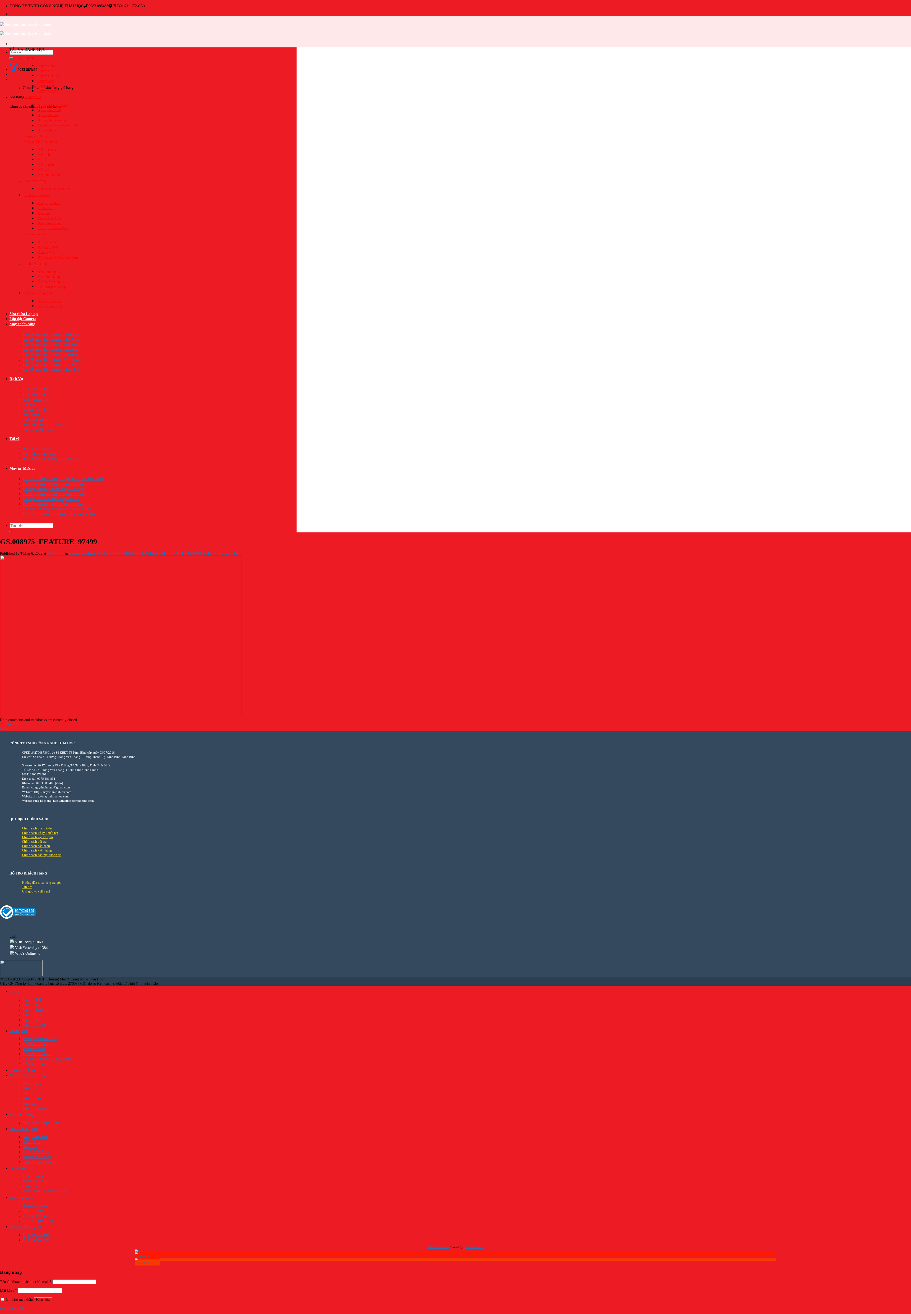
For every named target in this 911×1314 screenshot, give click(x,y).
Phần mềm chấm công (39, 454)
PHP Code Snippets (438, 1247)
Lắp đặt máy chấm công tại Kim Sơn (50, 349)
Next (6, 728)
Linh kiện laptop (35, 264)
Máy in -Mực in (22, 468)
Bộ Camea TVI (48, 247)
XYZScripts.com (474, 1247)
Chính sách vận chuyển (37, 837)
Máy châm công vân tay (54, 189)
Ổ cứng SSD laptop (51, 282)
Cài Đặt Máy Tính (36, 409)
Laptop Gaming (48, 76)
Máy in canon (47, 149)
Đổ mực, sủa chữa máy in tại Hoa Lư (51, 499)
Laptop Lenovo (48, 91)
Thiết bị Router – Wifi (53, 228)
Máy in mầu (46, 164)
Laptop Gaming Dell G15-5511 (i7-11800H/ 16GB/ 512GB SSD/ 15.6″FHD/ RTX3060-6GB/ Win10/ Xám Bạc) (154, 553)
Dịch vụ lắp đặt (34, 394)
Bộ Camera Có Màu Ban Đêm (58, 257)
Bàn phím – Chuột (50, 223)
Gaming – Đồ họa (36, 136)
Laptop (29, 58)
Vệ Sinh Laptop (35, 419)
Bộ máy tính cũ (48, 130)
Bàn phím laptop (49, 272)
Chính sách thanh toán (37, 828)
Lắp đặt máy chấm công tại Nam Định (51, 369)
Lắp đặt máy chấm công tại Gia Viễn (50, 344)
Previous (9, 724)
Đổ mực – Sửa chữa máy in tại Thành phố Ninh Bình (63, 479)
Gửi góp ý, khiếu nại (36, 891)
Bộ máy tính (32, 97)
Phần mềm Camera (37, 449)
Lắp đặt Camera (22, 319)
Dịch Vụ (16, 379)
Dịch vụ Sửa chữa (50, 306)
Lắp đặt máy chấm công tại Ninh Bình (51, 334)
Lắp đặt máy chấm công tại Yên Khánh (52, 359)
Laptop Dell (46, 66)
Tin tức (27, 887)
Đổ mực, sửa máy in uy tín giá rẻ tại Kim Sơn (57, 509)
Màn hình (44, 213)
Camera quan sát (35, 234)
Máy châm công (35, 181)
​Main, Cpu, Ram (49, 203)
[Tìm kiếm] (11, 58)
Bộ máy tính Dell (49, 110)
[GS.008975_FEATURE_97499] (121, 716)
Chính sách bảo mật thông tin (41, 855)
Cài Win (29, 404)
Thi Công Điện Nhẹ (38, 429)
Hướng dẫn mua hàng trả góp (41, 882)
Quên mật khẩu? (12, 1308)
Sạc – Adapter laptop (52, 286)
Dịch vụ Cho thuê (49, 301)
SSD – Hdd (45, 208)
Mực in (42, 159)
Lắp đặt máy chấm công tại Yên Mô (50, 364)
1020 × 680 (55, 553)
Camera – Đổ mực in (38, 293)
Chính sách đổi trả (34, 841)
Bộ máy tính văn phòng (53, 105)
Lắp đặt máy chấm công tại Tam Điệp (51, 354)
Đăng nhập (43, 1299)
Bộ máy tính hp (48, 115)
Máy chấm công (22, 324)
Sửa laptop (31, 414)
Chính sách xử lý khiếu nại (40, 833)
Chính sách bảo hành (36, 846)
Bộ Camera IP (47, 242)
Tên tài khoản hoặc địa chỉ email (25, 1282)
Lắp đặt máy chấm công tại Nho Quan (51, 339)
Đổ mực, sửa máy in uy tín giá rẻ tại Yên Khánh (59, 514)
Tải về (14, 439)
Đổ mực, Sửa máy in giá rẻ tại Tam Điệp (53, 489)
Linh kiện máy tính (37, 195)
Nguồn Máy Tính (49, 218)
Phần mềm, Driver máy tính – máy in (50, 459)
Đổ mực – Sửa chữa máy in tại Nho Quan (54, 484)
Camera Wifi (46, 252)
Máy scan (44, 169)
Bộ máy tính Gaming (52, 120)
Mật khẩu (8, 1290)
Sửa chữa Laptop (23, 314)
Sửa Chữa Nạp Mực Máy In (44, 424)
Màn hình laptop (49, 277)
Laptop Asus (46, 81)
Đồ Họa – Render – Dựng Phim (59, 125)
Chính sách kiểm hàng (37, 850)
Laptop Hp (45, 71)
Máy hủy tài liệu (49, 174)
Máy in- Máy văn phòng (40, 141)
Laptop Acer (46, 86)
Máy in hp (44, 154)
